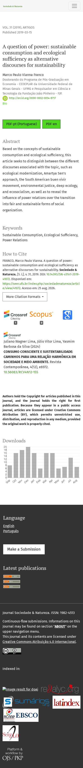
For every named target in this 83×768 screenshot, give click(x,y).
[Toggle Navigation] (74, 6)
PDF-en (51, 124)
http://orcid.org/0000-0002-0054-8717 (32, 98)
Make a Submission (24, 549)
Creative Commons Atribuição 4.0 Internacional (39, 642)
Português (11, 531)
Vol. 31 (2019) (12, 27)
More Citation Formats (23, 297)
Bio (5, 103)
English (8, 526)
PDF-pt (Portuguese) (21, 124)
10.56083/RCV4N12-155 (21, 372)
